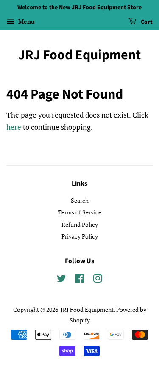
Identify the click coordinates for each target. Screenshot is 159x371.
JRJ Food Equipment (79, 55)
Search (80, 200)
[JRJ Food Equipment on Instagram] (97, 280)
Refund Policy (79, 224)
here (13, 127)
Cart (146, 22)
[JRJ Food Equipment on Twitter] (61, 280)
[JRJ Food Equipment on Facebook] (79, 280)
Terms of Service (79, 212)
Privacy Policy (79, 236)
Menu (26, 21)
